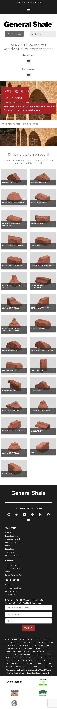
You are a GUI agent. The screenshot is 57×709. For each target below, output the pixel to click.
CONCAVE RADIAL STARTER (12, 245)
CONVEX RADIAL (37, 245)
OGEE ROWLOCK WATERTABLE (13, 430)
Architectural (35, 3)
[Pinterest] (32, 514)
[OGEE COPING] (43, 394)
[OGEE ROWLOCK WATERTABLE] (14, 434)
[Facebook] (48, 514)
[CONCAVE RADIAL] (43, 227)
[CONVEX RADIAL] (43, 249)
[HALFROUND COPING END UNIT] (43, 353)
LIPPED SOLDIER (37, 370)
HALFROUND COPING (10, 350)
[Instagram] (8, 514)
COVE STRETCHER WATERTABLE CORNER (10, 308)
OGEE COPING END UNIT (11, 410)
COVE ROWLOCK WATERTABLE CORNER (13, 286)
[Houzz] (40, 514)
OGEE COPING (36, 390)
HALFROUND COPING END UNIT (42, 350)
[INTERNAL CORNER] (14, 374)
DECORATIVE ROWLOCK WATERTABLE (40, 308)
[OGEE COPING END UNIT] (14, 414)
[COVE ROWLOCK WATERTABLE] (43, 269)
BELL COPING (7, 182)
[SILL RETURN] (14, 477)
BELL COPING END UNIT (40, 182)
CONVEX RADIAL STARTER (12, 265)
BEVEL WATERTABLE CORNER (13, 202)
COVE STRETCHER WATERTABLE (37, 286)
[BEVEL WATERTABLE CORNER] (14, 205)
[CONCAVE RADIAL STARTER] (14, 249)
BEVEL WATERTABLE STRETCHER (38, 203)
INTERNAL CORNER (9, 370)
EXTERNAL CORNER (38, 329)
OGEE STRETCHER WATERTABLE (37, 431)
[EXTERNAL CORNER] (43, 332)
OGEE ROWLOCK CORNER (40, 410)
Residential (20, 3)
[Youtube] (28, 519)
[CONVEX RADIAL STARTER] (14, 269)
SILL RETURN (7, 474)
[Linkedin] (24, 514)
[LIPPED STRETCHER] (14, 394)
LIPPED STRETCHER (9, 390)
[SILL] (43, 455)
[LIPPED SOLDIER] (43, 374)
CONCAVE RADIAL (37, 224)
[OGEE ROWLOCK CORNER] (43, 414)
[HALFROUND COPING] (14, 353)
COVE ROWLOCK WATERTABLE (42, 265)
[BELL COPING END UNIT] (43, 185)
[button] (28, 9)
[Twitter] (16, 514)
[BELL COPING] (14, 185)
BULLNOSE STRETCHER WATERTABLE (11, 224)
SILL (32, 452)
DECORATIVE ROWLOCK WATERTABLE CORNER (11, 329)
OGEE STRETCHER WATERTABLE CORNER (10, 453)
